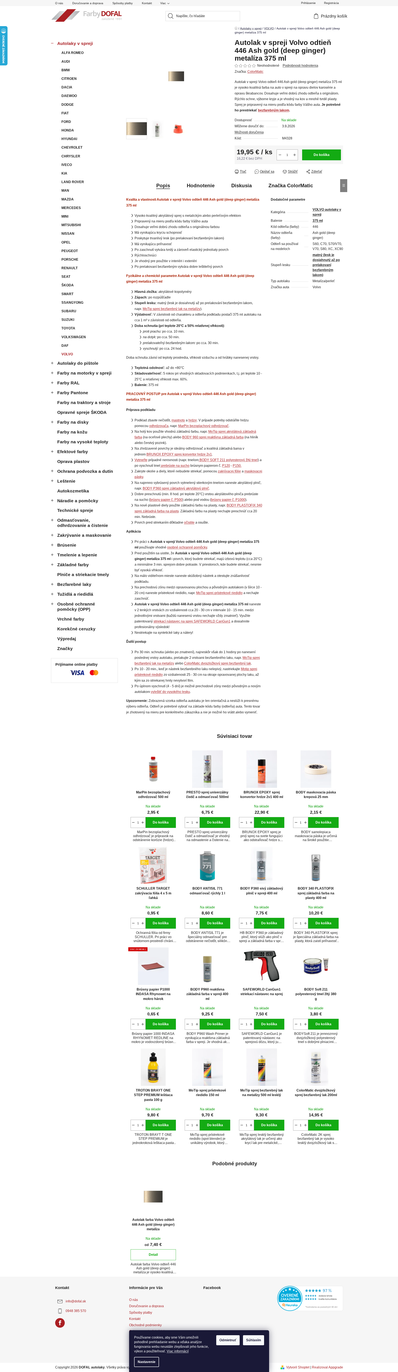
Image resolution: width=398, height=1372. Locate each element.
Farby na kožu (72, 432)
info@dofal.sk (76, 1301)
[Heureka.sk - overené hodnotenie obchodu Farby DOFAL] (310, 1298)
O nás (59, 3)
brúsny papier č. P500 (166, 499)
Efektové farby (72, 451)
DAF (65, 345)
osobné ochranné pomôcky (187, 547)
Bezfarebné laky (74, 584)
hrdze (192, 420)
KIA (64, 173)
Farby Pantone (72, 392)
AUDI (65, 61)
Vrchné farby (70, 619)
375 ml (318, 220)
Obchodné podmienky (145, 1325)
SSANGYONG (72, 302)
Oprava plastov (73, 461)
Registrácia (331, 3)
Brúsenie (66, 545)
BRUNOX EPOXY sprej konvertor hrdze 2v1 (179, 454)
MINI (64, 216)
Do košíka (321, 155)
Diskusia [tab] (241, 185)
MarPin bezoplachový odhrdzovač (203, 426)
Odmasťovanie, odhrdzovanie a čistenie (82, 523)
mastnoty (178, 420)
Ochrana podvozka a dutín (85, 471)
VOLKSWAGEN (73, 337)
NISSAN (67, 233)
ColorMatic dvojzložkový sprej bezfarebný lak (217, 663)
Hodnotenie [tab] (201, 185)
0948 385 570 (76, 1311)
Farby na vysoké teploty (82, 441)
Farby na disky (73, 422)
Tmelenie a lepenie (77, 554)
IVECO (66, 165)
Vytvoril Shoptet (297, 1367)
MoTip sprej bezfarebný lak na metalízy (171, 309)
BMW (65, 70)
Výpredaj (66, 638)
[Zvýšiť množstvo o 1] (294, 155)
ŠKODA (67, 285)
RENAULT (69, 268)
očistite (189, 522)
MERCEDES (71, 208)
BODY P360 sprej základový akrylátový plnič (176, 488)
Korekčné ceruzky (76, 628)
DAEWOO (69, 96)
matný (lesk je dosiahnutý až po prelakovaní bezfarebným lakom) (326, 265)
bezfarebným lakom (273, 110)
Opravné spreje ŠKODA (82, 412)
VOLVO (67, 354)
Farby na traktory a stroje (84, 402)
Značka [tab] (290, 185)
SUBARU (68, 311)
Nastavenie (146, 1362)
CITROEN (69, 78)
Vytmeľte (141, 460)
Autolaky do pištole (77, 363)
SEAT (65, 276)
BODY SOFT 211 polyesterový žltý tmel (229, 460)
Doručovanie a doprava (87, 3)
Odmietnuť (228, 1340)
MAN (65, 190)
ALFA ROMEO (72, 53)
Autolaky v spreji (75, 43)
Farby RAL (68, 382)
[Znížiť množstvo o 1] (280, 155)
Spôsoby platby (122, 3)
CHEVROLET (72, 147)
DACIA (66, 87)
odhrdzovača (158, 426)
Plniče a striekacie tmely (83, 574)
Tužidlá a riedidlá (75, 594)
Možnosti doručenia (249, 132)
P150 (237, 465)
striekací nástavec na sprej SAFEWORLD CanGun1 (192, 621)
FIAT (65, 113)
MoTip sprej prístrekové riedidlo (219, 593)
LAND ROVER (72, 182)
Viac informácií (178, 1351)
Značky (65, 648)
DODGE (67, 104)
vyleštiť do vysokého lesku (170, 692)
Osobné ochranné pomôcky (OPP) (76, 607)
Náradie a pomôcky (77, 500)
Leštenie (66, 481)
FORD (66, 122)
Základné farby (73, 564)
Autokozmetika (73, 490)
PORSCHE (69, 259)
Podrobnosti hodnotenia (300, 65)
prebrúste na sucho (175, 465)
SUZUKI (67, 319)
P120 (226, 465)
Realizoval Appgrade (327, 1367)
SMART (67, 294)
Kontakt (147, 3)
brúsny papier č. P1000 (228, 499)
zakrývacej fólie (229, 471)
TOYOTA (68, 328)
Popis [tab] (163, 185)
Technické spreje (75, 510)
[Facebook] (60, 1323)
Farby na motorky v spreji (84, 373)
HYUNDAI (69, 139)
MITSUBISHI (71, 225)
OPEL (66, 242)
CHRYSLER (70, 156)
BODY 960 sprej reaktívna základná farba (213, 437)
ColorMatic (255, 71)
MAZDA (67, 199)
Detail (153, 1254)
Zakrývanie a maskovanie (84, 535)
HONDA (67, 130)
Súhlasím (253, 1340)
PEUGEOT (69, 251)
